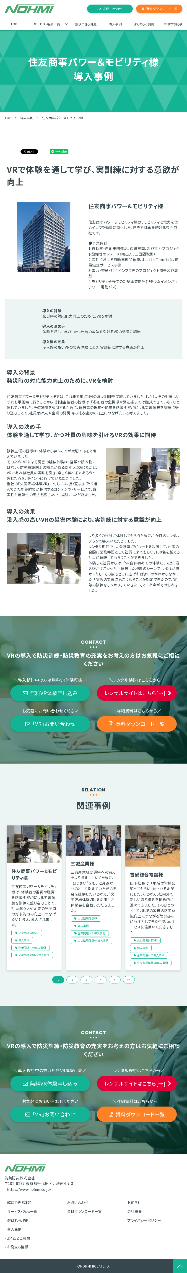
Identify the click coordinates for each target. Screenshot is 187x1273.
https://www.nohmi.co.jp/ (29, 1189)
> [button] (115, 979)
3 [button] (86, 979)
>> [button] (128, 979)
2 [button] (72, 979)
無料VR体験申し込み (54, 692)
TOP (13, 24)
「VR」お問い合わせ (54, 723)
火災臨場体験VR (28, 933)
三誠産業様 (82, 863)
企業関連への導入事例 (32, 947)
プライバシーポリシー (144, 1220)
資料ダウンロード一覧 (162, 8)
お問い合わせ (112, 8)
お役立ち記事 (173, 24)
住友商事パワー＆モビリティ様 (34, 874)
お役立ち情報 (17, 1246)
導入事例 (115, 24)
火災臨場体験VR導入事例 (33, 955)
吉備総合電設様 (146, 874)
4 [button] (100, 979)
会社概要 (134, 1211)
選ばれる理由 (18, 1220)
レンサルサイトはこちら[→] (134, 692)
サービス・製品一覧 (47, 24)
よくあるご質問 (144, 24)
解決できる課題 (86, 24)
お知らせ (134, 1202)
